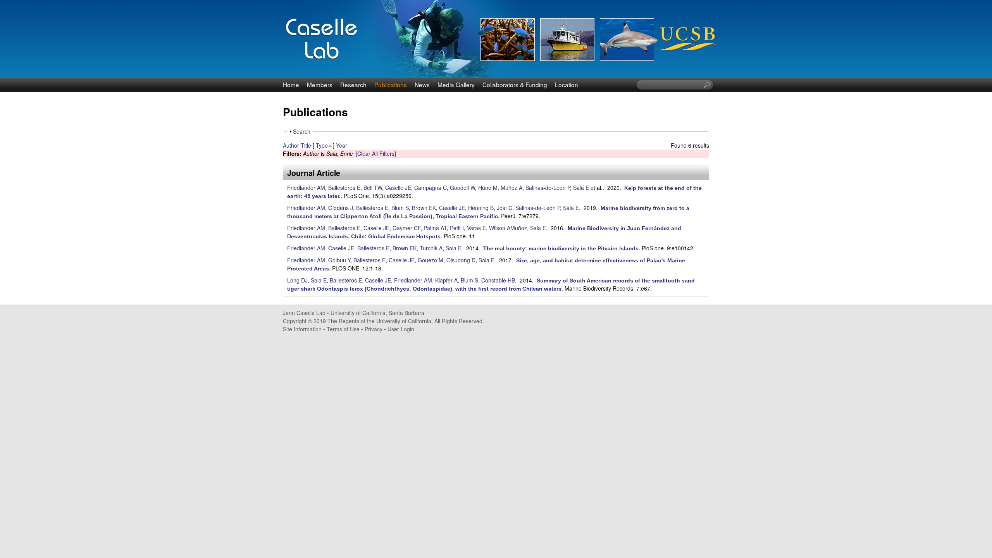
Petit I (457, 228)
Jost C (504, 208)
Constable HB (498, 280)
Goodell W (462, 187)
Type (322, 145)
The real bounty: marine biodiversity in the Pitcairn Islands (561, 248)
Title (306, 145)
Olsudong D (460, 260)
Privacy (373, 329)
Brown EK (424, 208)
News (422, 84)
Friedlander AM (306, 187)
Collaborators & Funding (514, 84)
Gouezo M (430, 260)
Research (353, 84)
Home (291, 84)
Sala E (581, 187)
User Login (401, 329)
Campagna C (430, 187)
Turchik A (431, 248)
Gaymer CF (406, 228)
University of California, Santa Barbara (377, 313)
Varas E (476, 228)
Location (566, 84)
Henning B (481, 208)
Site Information (302, 329)
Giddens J (340, 208)
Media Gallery (456, 84)
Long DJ (297, 280)
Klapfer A (446, 280)
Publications (390, 84)
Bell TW (372, 187)
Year (341, 145)
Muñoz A (511, 187)
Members (319, 84)
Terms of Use (343, 329)
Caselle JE (398, 187)
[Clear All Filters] (376, 153)
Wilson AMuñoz (508, 228)
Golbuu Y (339, 260)
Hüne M (488, 187)
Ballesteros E (344, 187)
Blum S (400, 208)
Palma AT (435, 228)
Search (301, 131)
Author (291, 145)
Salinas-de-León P (547, 187)
